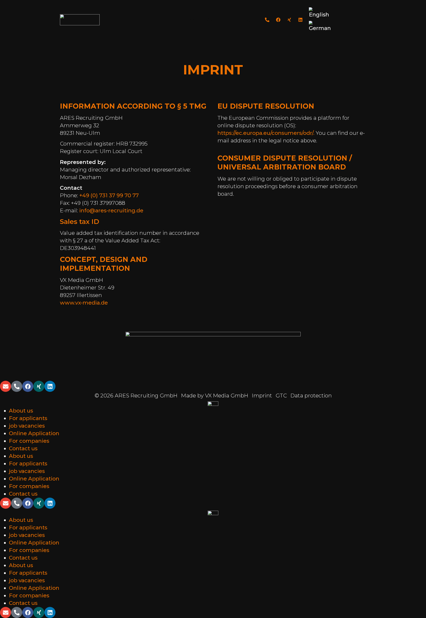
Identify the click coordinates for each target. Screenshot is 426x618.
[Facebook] (278, 19)
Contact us (23, 448)
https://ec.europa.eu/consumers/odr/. (265, 133)
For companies (29, 441)
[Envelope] (5, 386)
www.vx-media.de (84, 302)
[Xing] (289, 19)
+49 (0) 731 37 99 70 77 (109, 195)
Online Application (34, 433)
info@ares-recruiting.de (111, 210)
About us (21, 410)
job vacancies (27, 426)
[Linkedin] (300, 19)
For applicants (28, 418)
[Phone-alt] (267, 19)
